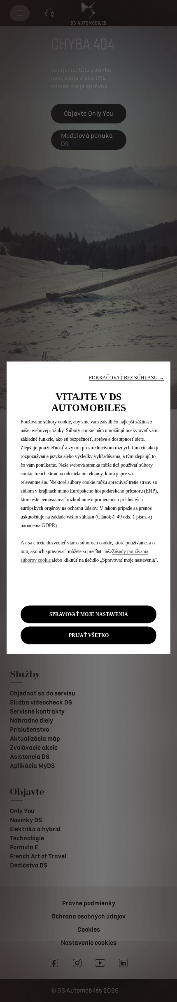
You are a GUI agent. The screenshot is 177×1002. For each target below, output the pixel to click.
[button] (126, 377)
